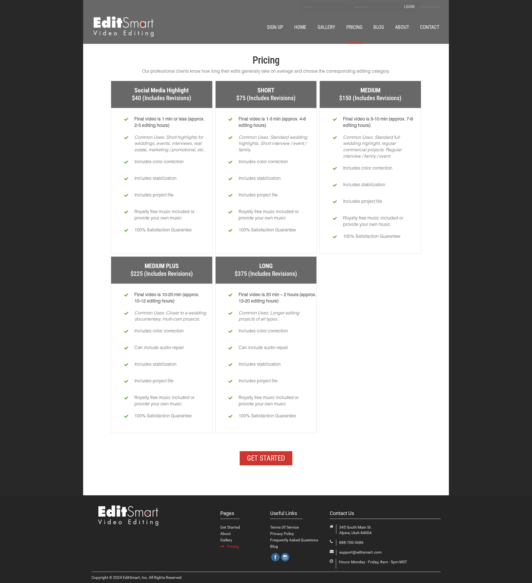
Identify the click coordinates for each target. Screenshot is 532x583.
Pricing (354, 27)
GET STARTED (266, 458)
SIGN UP (275, 27)
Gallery (326, 27)
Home (300, 27)
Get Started (230, 527)
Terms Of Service (284, 527)
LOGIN (409, 6)
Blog (379, 27)
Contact (429, 27)
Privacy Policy (282, 533)
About (402, 27)
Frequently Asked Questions (294, 540)
